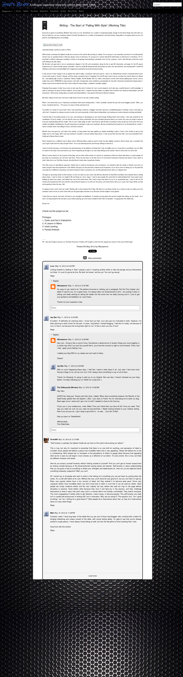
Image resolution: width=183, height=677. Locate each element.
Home (18, 11)
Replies (56, 280)
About (81, 11)
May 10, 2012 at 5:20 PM (64, 265)
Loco (52, 265)
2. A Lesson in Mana (52, 223)
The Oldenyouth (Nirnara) (67, 387)
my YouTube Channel (70, 242)
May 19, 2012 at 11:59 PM (64, 512)
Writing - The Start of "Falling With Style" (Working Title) (92, 25)
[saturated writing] (52, 45)
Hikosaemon (103, 246)
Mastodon (44, 11)
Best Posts (72, 11)
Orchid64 (53, 439)
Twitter (26, 11)
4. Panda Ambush (50, 229)
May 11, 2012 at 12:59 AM (78, 339)
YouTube (34, 11)
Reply (52, 275)
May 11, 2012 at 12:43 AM (67, 317)
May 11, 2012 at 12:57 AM (78, 285)
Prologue (46, 217)
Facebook (54, 11)
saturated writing (47, 50)
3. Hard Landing (50, 226)
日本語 (63, 11)
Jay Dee (53, 317)
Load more (93, 575)
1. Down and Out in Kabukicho (56, 220)
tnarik (63, 50)
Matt (51, 512)
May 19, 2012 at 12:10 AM (68, 439)
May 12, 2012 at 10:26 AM (89, 387)
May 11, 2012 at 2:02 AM (73, 365)
